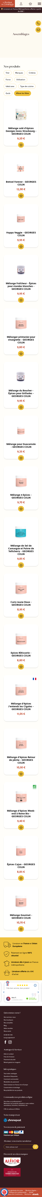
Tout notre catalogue (10, 1073)
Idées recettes (8, 1028)
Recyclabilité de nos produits (13, 1090)
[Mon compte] (21, 4)
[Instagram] (10, 1042)
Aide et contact (9, 1054)
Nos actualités (8, 1023)
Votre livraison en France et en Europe (16, 1085)
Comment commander (11, 1079)
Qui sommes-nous (10, 1017)
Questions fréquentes (11, 1076)
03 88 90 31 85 (8, 1035)
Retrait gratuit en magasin (12, 1062)
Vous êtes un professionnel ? (13, 1101)
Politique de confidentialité (17, 1192)
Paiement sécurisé (9, 1059)
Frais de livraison (9, 1057)
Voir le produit (22, 115)
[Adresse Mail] (38, 30)
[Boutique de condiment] (38, 23)
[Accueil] (7, 3)
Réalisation (28, 1194)
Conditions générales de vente (13, 1190)
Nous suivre (7, 1031)
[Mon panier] (31, 4)
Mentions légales (30, 1190)
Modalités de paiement (11, 1082)
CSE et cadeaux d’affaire (12, 1109)
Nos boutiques (8, 1020)
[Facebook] (5, 1042)
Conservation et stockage (12, 1087)
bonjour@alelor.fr (9, 1038)
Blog (5, 1025)
